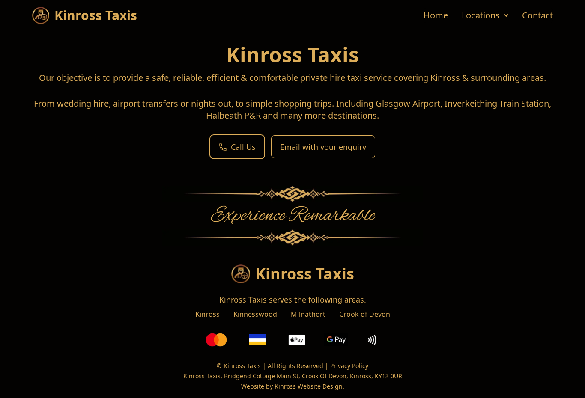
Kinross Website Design (309, 386)
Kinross (207, 314)
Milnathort (308, 314)
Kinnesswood (255, 314)
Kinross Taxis (304, 273)
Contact (537, 15)
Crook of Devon (364, 314)
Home (436, 15)
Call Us (243, 147)
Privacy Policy (349, 366)
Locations (481, 15)
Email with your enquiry (323, 147)
